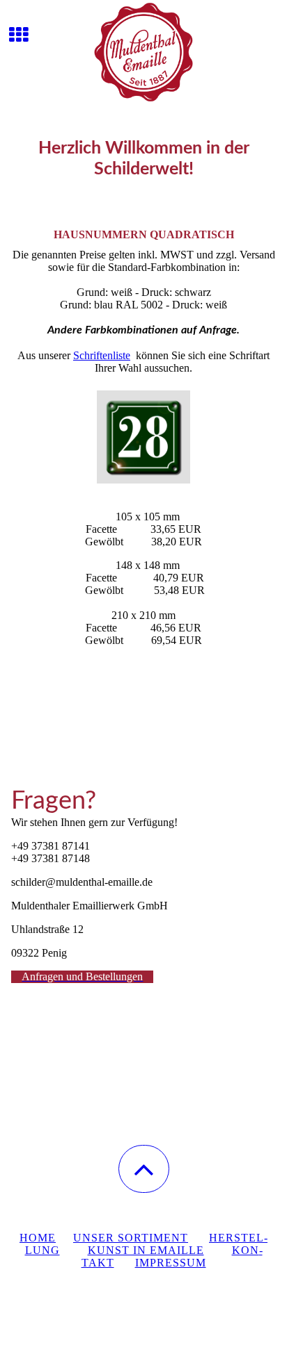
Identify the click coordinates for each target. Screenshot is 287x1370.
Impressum (170, 1263)
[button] (143, 1169)
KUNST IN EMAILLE (146, 1250)
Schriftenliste (101, 355)
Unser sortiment (130, 1238)
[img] (143, 52)
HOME (38, 1238)
